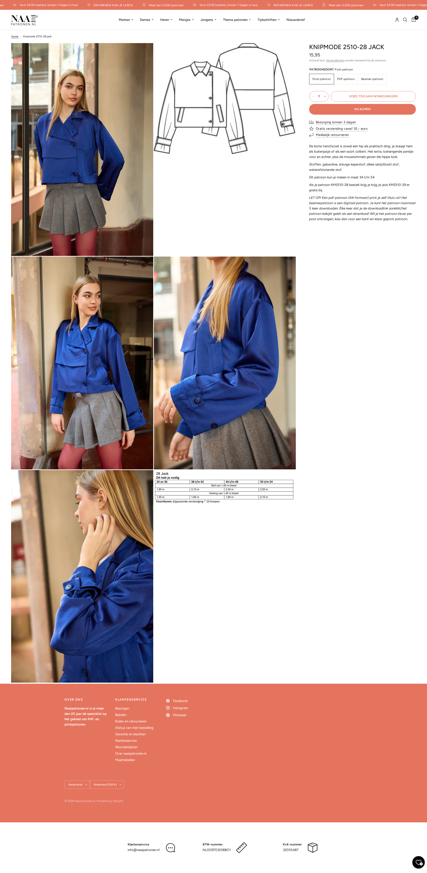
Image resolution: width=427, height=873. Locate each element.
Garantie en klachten (130, 734)
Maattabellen (125, 760)
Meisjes (184, 20)
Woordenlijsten (126, 747)
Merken (124, 20)
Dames (145, 20)
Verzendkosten (335, 60)
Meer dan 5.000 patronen (153, 5)
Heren (164, 20)
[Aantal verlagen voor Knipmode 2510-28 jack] (312, 96)
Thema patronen (235, 20)
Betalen (120, 715)
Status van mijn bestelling (134, 728)
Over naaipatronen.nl (130, 753)
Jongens (206, 20)
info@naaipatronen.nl (143, 850)
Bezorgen (122, 708)
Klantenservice (126, 741)
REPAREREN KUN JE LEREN (100, 5)
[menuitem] (126, 20)
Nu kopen (362, 109)
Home (14, 36)
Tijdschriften (267, 20)
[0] (412, 20)
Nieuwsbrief (295, 20)
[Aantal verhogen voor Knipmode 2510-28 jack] (325, 96)
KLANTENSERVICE (131, 699)
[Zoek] (405, 20)
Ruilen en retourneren (131, 721)
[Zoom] (144, 52)
